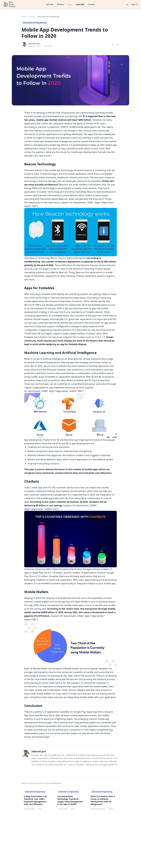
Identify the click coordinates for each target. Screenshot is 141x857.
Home (23, 17)
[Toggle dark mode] (127, 4)
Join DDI (80, 4)
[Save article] (118, 44)
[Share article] (113, 44)
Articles (49, 4)
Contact (91, 4)
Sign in (134, 4)
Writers (60, 4)
